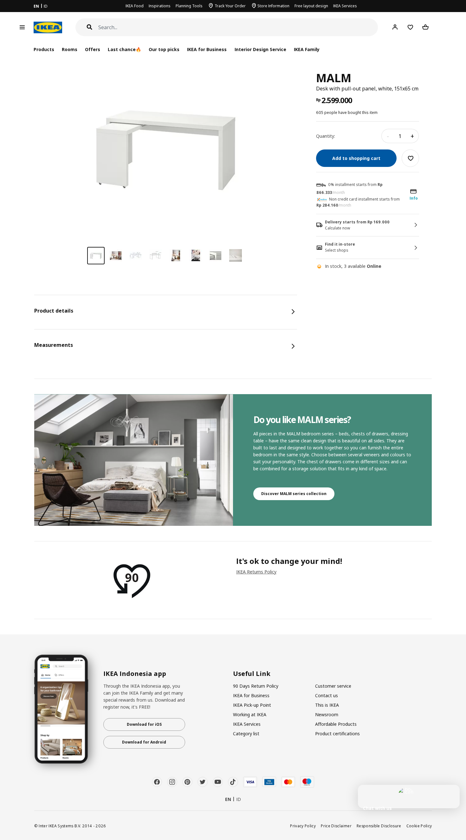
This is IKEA (327, 705)
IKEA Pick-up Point (252, 705)
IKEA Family (307, 49)
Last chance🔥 (124, 49)
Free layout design (311, 6)
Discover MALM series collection (294, 493)
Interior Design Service (260, 49)
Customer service (333, 686)
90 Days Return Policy (255, 686)
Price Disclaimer (336, 825)
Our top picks (164, 49)
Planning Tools (189, 6)
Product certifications (337, 734)
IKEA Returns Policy (256, 572)
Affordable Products (336, 724)
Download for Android (144, 742)
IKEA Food (135, 6)
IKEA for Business (207, 49)
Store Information (273, 6)
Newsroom (326, 714)
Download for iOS (144, 724)
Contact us (326, 695)
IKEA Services (345, 6)
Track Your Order (230, 6)
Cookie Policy (419, 825)
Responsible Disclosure (379, 825)
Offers (92, 49)
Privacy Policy (303, 825)
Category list (246, 734)
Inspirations (160, 6)
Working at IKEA (249, 714)
